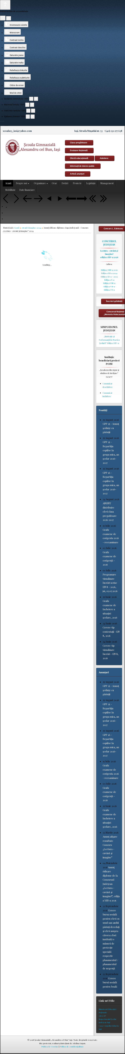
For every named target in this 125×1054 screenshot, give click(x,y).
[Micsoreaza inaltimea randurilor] (28, 111)
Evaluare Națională (79, 150)
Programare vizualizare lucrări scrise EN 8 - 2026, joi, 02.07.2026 (110, 583)
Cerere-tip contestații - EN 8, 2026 (111, 631)
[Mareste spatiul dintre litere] (32, 116)
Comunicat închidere (107, 394)
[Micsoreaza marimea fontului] (27, 105)
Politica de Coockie (49, 1046)
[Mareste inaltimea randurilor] (33, 111)
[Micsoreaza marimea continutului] (31, 99)
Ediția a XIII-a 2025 (109, 270)
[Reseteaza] (3, 18)
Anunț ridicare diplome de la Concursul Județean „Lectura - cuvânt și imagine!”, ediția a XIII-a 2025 (111, 884)
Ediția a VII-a (109, 286)
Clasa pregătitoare (78, 143)
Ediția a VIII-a (109, 283)
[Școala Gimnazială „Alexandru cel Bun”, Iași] (32, 147)
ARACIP (102, 1016)
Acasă (16, 227)
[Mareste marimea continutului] (36, 99)
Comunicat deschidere (108, 385)
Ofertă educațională (79, 158)
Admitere (104, 158)
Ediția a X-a (109, 280)
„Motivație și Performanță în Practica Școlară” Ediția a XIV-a (109, 339)
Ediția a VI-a (109, 289)
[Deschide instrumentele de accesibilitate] (5, 5)
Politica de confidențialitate (72, 1046)
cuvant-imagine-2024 (31, 227)
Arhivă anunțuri (77, 174)
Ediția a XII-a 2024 (109, 273)
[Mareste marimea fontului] (32, 105)
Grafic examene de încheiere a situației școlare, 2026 (110, 609)
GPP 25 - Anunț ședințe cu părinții (111, 428)
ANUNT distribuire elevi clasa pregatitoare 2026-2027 (110, 511)
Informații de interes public (82, 166)
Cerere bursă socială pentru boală (110, 982)
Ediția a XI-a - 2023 (109, 276)
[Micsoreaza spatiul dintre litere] (28, 116)
